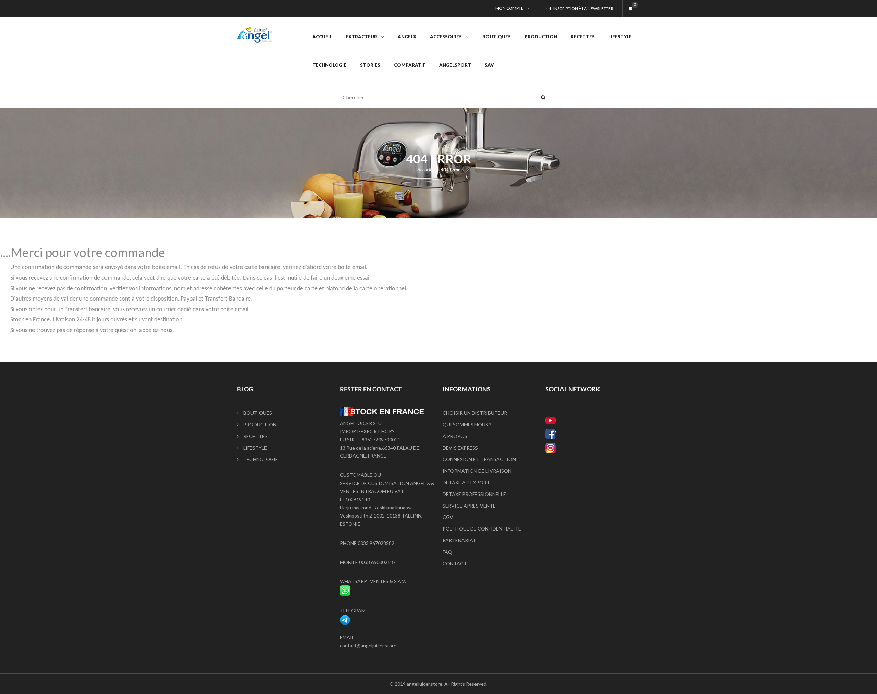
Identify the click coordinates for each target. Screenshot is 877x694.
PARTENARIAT (459, 540)
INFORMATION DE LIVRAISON (477, 471)
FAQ (447, 552)
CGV (448, 517)
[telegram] (345, 619)
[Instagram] (592, 448)
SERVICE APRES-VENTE (469, 506)
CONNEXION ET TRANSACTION (479, 459)
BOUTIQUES (257, 413)
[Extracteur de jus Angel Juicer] (254, 31)
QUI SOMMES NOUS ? (467, 424)
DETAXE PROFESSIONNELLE (474, 494)
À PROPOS (455, 436)
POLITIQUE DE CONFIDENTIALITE (482, 529)
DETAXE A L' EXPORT (466, 482)
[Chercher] (543, 97)
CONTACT (455, 564)
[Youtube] (592, 420)
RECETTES (255, 436)
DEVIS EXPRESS (460, 448)
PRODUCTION (259, 424)
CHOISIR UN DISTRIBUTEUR (475, 413)
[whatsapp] (345, 589)
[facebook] (592, 434)
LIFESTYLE (255, 448)
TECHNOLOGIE (260, 459)
